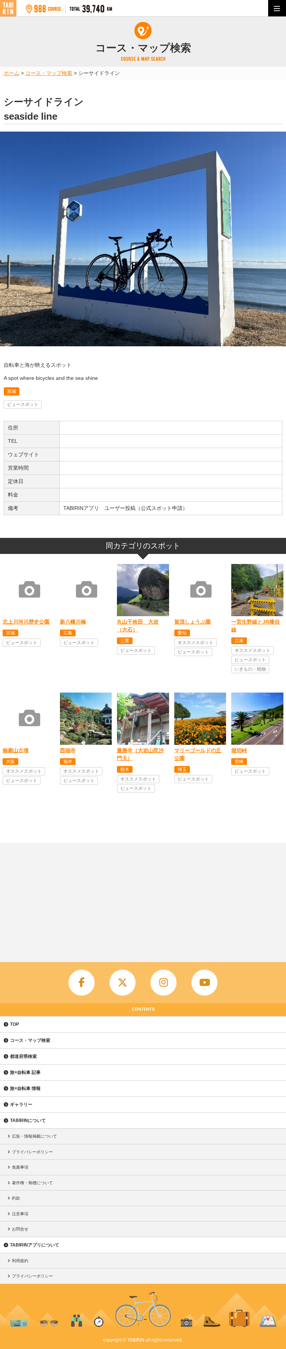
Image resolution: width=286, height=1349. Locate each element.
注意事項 (20, 1213)
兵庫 (239, 640)
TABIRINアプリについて (34, 1245)
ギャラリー (21, 1104)
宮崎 (239, 761)
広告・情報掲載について (34, 1136)
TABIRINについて (28, 1120)
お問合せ (20, 1229)
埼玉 (182, 769)
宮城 (10, 633)
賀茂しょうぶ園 (192, 622)
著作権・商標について (32, 1183)
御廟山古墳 (16, 750)
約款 (16, 1198)
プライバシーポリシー (32, 1152)
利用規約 (20, 1260)
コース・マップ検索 (30, 1040)
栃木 (124, 769)
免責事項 (20, 1167)
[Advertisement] (143, 899)
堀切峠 (239, 750)
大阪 (10, 761)
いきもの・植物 (250, 669)
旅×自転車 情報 (25, 1088)
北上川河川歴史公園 (26, 622)
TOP (14, 1024)
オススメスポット (195, 642)
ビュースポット (22, 404)
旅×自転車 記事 (25, 1072)
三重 (124, 640)
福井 (67, 761)
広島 (67, 633)
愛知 (182, 633)
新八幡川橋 (73, 622)
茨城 (11, 391)
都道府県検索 (23, 1056)
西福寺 (68, 750)
